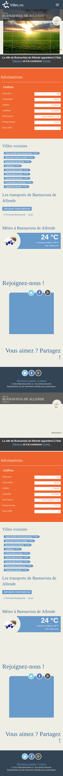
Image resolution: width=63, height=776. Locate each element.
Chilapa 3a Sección (13, 186)
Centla (46, 61)
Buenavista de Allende (14, 162)
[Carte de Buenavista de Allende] (56, 21)
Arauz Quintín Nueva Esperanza (18, 153)
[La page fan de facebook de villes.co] (39, 293)
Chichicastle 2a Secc (14, 174)
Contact (42, 380)
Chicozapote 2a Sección (15, 182)
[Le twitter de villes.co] (31, 293)
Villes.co (16, 5)
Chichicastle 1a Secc (14, 170)
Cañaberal (9, 166)
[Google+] (47, 293)
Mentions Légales (26, 380)
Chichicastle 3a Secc (14, 178)
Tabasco (17, 61)
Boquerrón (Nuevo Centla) (16, 157)
